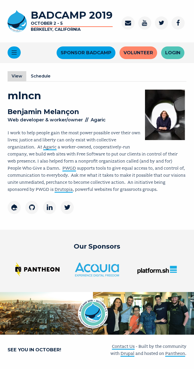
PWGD (69, 168)
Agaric (50, 146)
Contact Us (123, 346)
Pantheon (175, 353)
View (19, 77)
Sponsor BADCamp (86, 53)
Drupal (127, 353)
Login (172, 53)
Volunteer (138, 53)
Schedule (41, 76)
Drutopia (64, 189)
